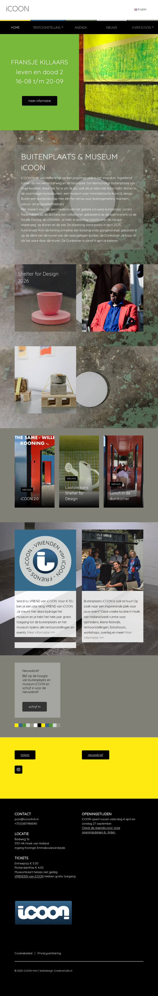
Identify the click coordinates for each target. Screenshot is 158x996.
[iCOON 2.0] (35, 471)
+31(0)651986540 (26, 823)
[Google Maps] (45, 843)
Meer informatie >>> (41, 632)
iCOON (17, 8)
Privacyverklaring (49, 953)
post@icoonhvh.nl (27, 819)
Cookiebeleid (23, 953)
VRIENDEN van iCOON (29, 876)
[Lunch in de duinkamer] (124, 471)
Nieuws (26, 489)
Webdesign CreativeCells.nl (56, 970)
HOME (15, 27)
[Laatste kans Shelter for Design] (79, 471)
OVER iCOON (141, 27)
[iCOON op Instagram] (18, 770)
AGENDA (81, 27)
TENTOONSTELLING (47, 27)
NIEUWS (111, 27)
